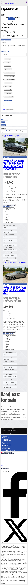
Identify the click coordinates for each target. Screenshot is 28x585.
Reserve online (7, 445)
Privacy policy (7, 448)
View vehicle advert (8, 206)
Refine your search (6, 40)
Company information (9, 450)
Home (5, 436)
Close (3, 49)
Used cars (6, 437)
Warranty (3, 125)
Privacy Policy (10, 3)
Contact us (6, 447)
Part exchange (7, 440)
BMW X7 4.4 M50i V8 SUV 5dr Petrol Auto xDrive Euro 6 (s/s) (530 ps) (14, 136)
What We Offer (7, 444)
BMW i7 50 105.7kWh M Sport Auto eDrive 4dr (14, 290)
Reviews (5, 439)
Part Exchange (4, 119)
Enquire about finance (9, 205)
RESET (4, 109)
